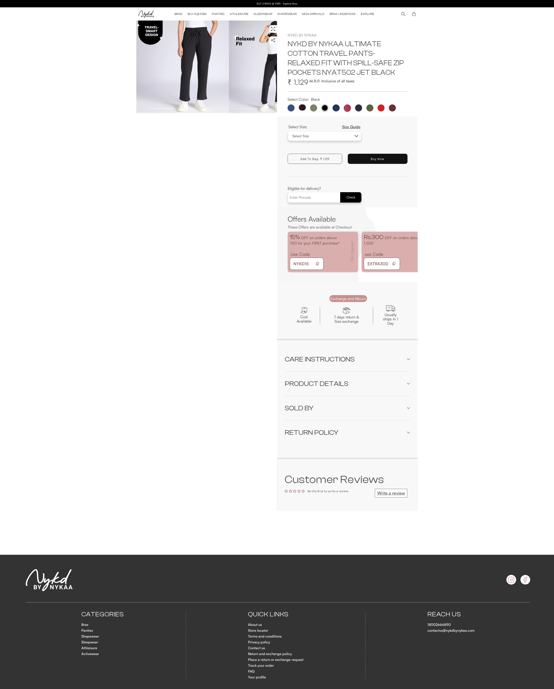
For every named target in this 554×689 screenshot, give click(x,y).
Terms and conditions (265, 636)
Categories (102, 614)
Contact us (256, 648)
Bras (84, 624)
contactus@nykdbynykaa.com (451, 630)
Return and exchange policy (270, 654)
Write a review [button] (391, 493)
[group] (182, 67)
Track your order (261, 665)
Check (350, 197)
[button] (178, 14)
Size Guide (351, 126)
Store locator (258, 630)
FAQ (251, 671)
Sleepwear (89, 642)
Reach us (444, 614)
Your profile (257, 677)
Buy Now (377, 159)
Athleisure (89, 648)
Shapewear (90, 636)
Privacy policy (259, 642)
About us (255, 624)
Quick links (268, 614)
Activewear (90, 654)
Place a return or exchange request (275, 659)
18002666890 (439, 624)
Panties (87, 630)
